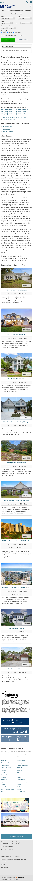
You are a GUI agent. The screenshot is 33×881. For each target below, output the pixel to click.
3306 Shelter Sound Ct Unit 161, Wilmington (16, 422)
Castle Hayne (19, 763)
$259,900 (26, 458)
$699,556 (26, 623)
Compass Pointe (5, 765)
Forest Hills (19, 767)
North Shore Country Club (23, 782)
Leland (18, 772)
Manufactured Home (7, 35)
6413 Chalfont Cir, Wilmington (16, 334)
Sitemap (3, 864)
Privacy (16, 879)
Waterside (19, 789)
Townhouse (17, 32)
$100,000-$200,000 (6, 110)
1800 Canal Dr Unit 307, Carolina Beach (17, 587)
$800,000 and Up (21, 114)
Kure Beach (6, 129)
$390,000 (26, 285)
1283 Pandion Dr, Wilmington (16, 628)
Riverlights (19, 787)
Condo (10, 32)
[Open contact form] (31, 2)
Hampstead (4, 770)
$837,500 (26, 330)
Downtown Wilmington (22, 765)
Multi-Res (23, 35)
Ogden (3, 784)
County (3, 16)
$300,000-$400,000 (6, 114)
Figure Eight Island (6, 767)
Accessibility (5, 879)
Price (2, 21)
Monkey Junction (20, 779)
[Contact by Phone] (27, 2)
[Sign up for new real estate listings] (15, 721)
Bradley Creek (4, 760)
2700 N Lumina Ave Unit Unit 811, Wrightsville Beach (17, 541)
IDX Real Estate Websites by (8, 877)
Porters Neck (4, 787)
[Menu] (31, 6)
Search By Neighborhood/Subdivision (15, 117)
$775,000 (26, 583)
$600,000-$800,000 (21, 112)
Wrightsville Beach (8, 131)
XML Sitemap (4, 867)
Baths (10, 26)
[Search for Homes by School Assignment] (15, 805)
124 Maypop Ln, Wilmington (16, 669)
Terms (10, 879)
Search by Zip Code (9, 119)
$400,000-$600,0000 (22, 110)
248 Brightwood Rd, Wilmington (16, 463)
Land (17, 35)
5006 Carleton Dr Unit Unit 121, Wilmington (16, 500)
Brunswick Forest (20, 760)
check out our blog (11, 859)
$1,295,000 (25, 417)
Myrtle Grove (4, 782)
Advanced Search (23, 39)
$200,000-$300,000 (6, 112)
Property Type (5, 31)
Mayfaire (3, 777)
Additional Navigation (16, 836)
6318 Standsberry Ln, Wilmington (16, 290)
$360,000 (26, 495)
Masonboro (19, 775)
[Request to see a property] (15, 730)
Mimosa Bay (4, 779)
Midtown (18, 777)
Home (4, 32)
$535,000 (26, 536)
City (19, 16)
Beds (2, 26)
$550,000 (26, 664)
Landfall (3, 772)
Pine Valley (19, 784)
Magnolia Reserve (5, 775)
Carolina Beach (7, 127)
